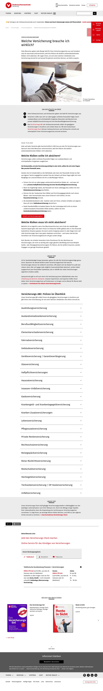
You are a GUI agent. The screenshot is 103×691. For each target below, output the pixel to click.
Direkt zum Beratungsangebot (33, 216)
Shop (36, 13)
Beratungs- (98, 28)
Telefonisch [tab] (30, 557)
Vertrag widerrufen (90, 682)
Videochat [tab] (59, 557)
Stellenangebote (16, 681)
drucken (18, 524)
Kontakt (8, 681)
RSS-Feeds (36, 681)
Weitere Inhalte (46, 13)
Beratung (17, 13)
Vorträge (27, 13)
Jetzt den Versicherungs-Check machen (39, 538)
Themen (8, 13)
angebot (98, 30)
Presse (83, 5)
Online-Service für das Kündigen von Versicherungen (45, 543)
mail (10, 524)
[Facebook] (88, 675)
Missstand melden (74, 5)
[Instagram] (84, 675)
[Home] (18, 5)
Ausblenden (89, 32)
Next (98, 620)
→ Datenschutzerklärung (32, 669)
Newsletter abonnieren (51, 662)
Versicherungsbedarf (26, 27)
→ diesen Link (64, 669)
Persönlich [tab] (44, 557)
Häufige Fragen (27, 681)
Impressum (57, 681)
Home (7, 27)
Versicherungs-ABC (36, 124)
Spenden (92, 5)
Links (42, 681)
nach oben (51, 648)
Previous (5, 620)
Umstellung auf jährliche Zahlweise (32, 279)
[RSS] (95, 675)
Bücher (98, 35)
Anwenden (94, 13)
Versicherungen (15, 27)
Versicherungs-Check (34, 129)
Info (81, 567)
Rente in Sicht (80, 605)
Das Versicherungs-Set (37, 605)
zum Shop (11, 638)
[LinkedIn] (92, 675)
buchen (98, 25)
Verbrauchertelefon (62, 5)
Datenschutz (49, 681)
